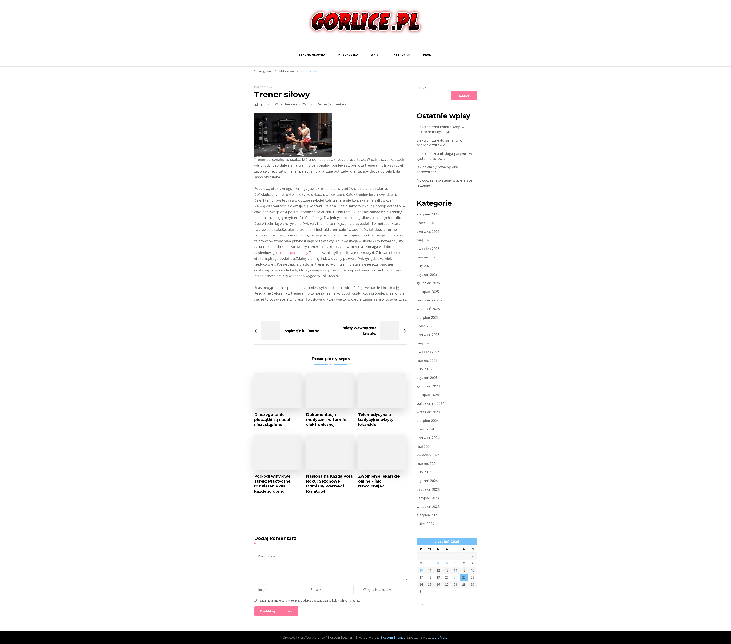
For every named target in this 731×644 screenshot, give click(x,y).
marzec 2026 (427, 257)
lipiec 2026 (425, 222)
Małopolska (348, 54)
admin (258, 104)
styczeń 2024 (427, 480)
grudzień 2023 (428, 489)
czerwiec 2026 (428, 231)
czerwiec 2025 (428, 334)
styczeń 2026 (427, 274)
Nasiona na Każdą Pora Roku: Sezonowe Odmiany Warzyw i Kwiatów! (329, 483)
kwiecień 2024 (428, 455)
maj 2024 (424, 446)
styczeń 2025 (427, 377)
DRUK (427, 54)
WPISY (375, 54)
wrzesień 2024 (428, 412)
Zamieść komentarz (331, 104)
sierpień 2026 (428, 214)
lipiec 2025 (425, 326)
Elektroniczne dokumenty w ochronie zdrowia (439, 142)
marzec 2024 (427, 463)
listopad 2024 (428, 394)
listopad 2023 (428, 498)
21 (455, 577)
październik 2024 (430, 403)
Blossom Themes (392, 637)
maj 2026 (424, 240)
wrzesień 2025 (428, 308)
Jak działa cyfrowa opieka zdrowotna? (437, 169)
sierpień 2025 (428, 317)
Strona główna (312, 54)
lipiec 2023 (425, 523)
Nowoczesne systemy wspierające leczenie (444, 182)
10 (421, 570)
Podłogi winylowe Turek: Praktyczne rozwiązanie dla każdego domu (272, 483)
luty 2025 (424, 369)
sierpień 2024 (428, 420)
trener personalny (293, 252)
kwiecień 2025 (428, 351)
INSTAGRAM (401, 54)
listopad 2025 (428, 291)
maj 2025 (424, 343)
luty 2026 (424, 265)
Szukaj (422, 88)
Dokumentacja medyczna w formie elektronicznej (326, 419)
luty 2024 (424, 472)
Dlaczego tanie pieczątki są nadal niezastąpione (272, 419)
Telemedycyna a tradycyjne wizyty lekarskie (375, 419)
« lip (420, 603)
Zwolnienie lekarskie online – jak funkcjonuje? (379, 481)
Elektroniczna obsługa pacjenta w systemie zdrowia (444, 156)
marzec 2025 (427, 360)
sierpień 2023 (428, 515)
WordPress (439, 637)
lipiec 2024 (425, 429)
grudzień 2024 (428, 386)
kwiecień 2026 (428, 248)
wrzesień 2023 (428, 506)
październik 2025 (430, 300)
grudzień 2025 (428, 283)
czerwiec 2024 (428, 437)
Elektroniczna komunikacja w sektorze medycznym (440, 129)
